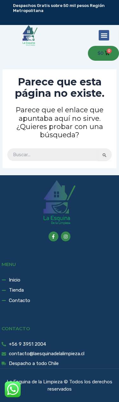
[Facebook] (55, 18)
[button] (104, 35)
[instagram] (64, 18)
